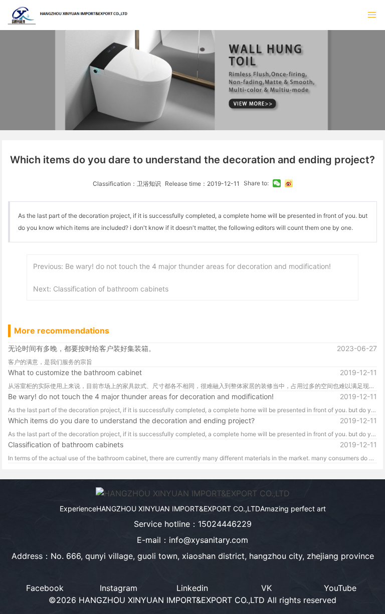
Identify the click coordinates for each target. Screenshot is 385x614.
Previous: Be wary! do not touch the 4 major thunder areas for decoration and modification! (182, 266)
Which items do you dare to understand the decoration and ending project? (131, 420)
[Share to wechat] (277, 183)
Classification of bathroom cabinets (65, 444)
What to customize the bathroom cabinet (75, 372)
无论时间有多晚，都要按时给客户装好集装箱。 (81, 348)
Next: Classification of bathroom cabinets (100, 288)
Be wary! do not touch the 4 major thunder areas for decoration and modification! (141, 396)
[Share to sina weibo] (289, 183)
